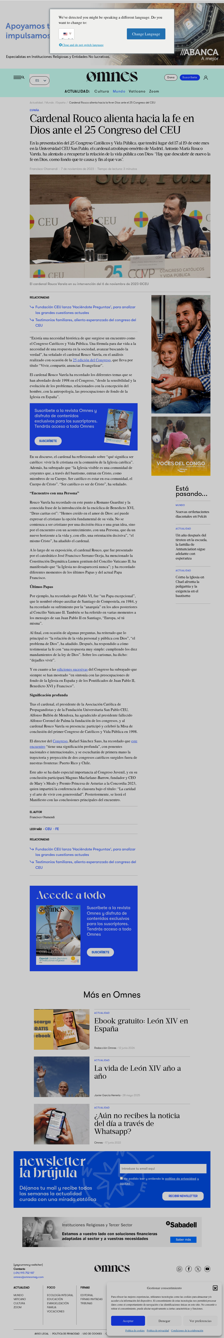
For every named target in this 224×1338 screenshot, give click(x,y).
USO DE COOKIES (92, 1333)
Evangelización (58, 1303)
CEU (48, 829)
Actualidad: (77, 91)
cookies (125, 1183)
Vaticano (137, 91)
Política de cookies (135, 1330)
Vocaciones (55, 1311)
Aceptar (128, 1320)
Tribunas (86, 1303)
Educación (55, 1299)
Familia (51, 1307)
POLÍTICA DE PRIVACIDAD (65, 1333)
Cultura (101, 91)
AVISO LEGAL (42, 1333)
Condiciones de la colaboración (187, 1330)
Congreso (60, 740)
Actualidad (36, 102)
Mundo (119, 91)
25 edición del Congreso (92, 359)
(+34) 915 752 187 (24, 1272)
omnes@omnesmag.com (29, 1276)
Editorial (86, 1295)
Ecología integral (60, 1295)
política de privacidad (180, 1179)
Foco (51, 1287)
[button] (215, 1288)
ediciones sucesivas (72, 669)
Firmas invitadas (91, 1299)
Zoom (154, 91)
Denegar (164, 1320)
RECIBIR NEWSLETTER (183, 1195)
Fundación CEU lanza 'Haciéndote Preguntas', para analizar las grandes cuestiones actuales (85, 310)
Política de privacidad (158, 1330)
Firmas (85, 1287)
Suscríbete (189, 77)
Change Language (146, 33)
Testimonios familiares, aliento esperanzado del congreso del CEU (85, 323)
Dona (171, 77)
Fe (57, 829)
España (60, 102)
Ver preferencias (200, 1320)
